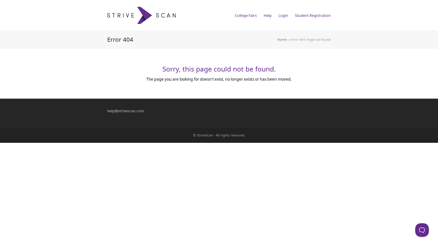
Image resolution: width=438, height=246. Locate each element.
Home (282, 39)
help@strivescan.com (125, 110)
